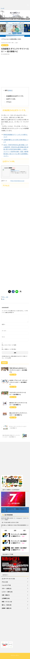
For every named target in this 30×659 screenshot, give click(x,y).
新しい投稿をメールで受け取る (9, 349)
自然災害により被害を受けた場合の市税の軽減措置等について (15, 525)
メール (4, 330)
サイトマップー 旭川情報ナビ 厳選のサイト (19, 535)
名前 (3, 324)
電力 (3, 299)
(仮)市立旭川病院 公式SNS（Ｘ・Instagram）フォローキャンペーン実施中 (15, 518)
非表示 (10, 90)
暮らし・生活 (5, 297)
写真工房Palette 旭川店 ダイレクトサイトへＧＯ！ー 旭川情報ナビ (18, 370)
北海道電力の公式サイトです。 (15, 96)
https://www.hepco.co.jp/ (17, 181)
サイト (3, 337)
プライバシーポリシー (15, 655)
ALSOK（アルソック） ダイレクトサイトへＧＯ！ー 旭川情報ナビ (18, 382)
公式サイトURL (11, 99)
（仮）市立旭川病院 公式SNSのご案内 (10, 522)
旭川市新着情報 (9, 515)
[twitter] (9, 291)
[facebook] (13, 291)
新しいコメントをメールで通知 (9, 345)
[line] (16, 291)
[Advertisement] (15, 71)
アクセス (8, 102)
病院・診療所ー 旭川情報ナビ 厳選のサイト (19, 549)
